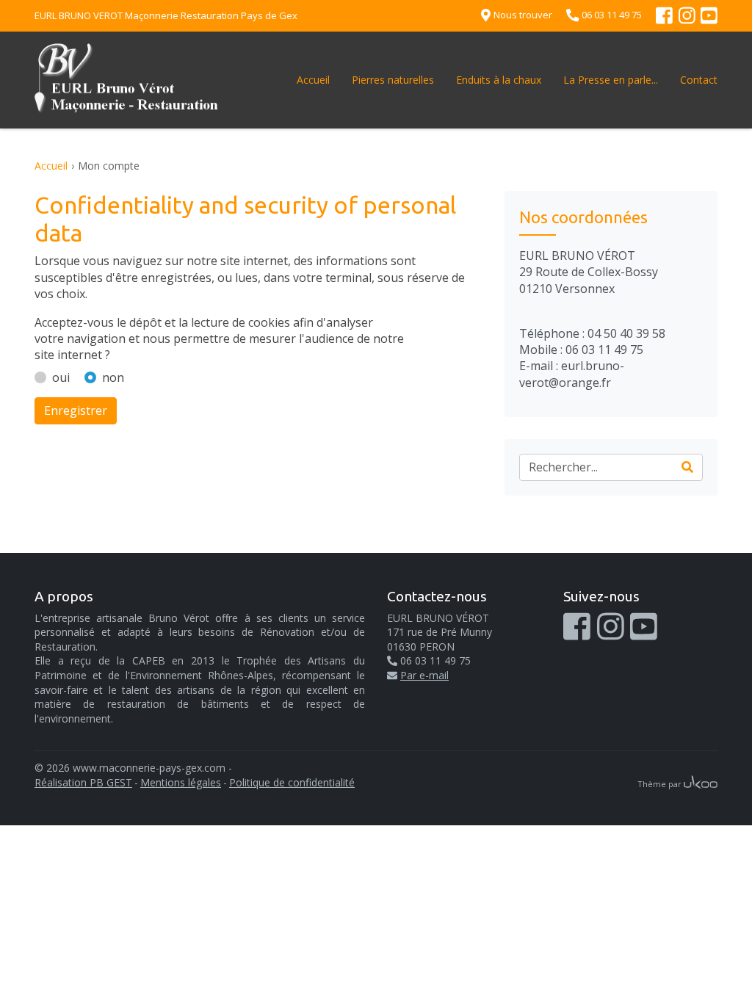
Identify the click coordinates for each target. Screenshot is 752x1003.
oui (61, 377)
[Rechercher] (687, 467)
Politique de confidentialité (292, 782)
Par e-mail (424, 675)
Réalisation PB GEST (83, 782)
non (113, 377)
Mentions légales (180, 782)
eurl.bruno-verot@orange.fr (571, 374)
